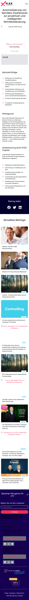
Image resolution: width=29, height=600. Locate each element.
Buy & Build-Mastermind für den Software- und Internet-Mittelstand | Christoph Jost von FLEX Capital (13, 453)
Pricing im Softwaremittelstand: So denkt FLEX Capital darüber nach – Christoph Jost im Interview (13, 480)
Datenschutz (20, 593)
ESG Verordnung (12, 595)
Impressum (12, 593)
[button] (9, 207)
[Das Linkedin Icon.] (5, 544)
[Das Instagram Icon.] (8, 544)
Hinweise (20, 595)
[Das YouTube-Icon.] (12, 544)
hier (17, 518)
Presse (6, 593)
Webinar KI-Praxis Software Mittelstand (14, 272)
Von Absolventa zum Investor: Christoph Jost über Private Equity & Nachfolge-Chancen (14, 426)
